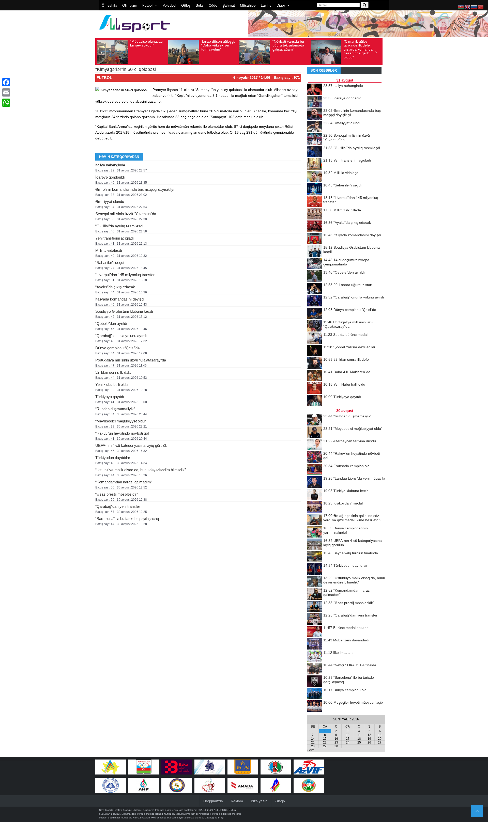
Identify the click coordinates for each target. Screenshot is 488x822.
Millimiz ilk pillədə (342, 210)
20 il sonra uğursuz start (347, 285)
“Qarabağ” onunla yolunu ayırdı (121, 336)
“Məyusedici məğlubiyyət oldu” (120, 421)
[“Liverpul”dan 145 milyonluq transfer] (314, 202)
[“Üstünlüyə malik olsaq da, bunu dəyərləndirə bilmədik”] (314, 582)
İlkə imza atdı (339, 653)
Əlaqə (280, 801)
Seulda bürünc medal (345, 335)
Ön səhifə (109, 5)
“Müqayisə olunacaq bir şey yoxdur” (146, 43)
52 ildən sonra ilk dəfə (113, 372)
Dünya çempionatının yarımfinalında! (345, 530)
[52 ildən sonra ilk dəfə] (314, 363)
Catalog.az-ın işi (214, 817)
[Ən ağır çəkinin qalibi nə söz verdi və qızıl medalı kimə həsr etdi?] (314, 520)
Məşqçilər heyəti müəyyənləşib (353, 702)
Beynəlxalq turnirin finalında (350, 553)
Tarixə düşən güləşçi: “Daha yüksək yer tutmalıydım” (218, 45)
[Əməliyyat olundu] (314, 127)
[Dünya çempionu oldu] (314, 694)
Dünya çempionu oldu (346, 690)
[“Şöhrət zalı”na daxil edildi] (314, 351)
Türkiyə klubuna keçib (346, 491)
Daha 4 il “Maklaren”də (346, 372)
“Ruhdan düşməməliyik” (115, 409)
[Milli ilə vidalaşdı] (314, 177)
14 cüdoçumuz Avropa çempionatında (346, 262)
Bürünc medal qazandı (346, 628)
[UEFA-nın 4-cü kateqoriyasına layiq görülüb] (314, 545)
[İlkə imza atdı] (314, 657)
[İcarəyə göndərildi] (314, 102)
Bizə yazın (259, 801)
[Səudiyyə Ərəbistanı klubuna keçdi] (314, 251)
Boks (200, 5)
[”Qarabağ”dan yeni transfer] (314, 619)
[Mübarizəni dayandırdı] (314, 644)
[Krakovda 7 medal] (314, 507)
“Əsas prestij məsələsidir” (116, 494)
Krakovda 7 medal (343, 503)
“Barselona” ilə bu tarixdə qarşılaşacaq (127, 518)
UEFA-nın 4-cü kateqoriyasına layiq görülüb (131, 445)
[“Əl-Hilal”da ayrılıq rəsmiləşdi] (314, 152)
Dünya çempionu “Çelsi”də (117, 348)
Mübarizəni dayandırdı (346, 640)
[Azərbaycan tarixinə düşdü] (314, 445)
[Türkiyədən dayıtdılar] (314, 569)
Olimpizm (129, 5)
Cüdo (213, 5)
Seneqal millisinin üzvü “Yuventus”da (125, 214)
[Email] (6, 92)
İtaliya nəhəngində (110, 165)
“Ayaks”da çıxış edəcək (115, 287)
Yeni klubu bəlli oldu (111, 384)
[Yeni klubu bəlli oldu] (314, 388)
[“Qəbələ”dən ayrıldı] (314, 276)
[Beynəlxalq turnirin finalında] (314, 557)
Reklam (237, 801)
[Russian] (474, 6)
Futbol (147, 5)
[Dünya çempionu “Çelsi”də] (314, 314)
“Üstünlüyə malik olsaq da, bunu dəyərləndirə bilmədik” (140, 470)
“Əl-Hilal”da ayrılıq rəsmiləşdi (119, 226)
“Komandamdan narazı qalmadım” (123, 482)
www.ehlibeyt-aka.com (163, 817)
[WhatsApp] (6, 103)
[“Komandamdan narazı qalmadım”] (314, 594)
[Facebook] (6, 82)
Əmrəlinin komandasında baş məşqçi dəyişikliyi (134, 189)
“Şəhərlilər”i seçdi (109, 262)
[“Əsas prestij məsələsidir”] (314, 607)
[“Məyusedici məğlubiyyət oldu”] (314, 432)
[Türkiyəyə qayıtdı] (314, 401)
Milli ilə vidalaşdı (108, 250)
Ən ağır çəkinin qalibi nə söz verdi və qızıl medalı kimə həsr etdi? (352, 518)
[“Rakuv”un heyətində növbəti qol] (314, 457)
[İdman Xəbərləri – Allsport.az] (134, 35)
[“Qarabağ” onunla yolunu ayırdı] (314, 301)
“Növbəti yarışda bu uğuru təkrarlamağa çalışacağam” (288, 45)
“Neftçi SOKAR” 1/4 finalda (349, 665)
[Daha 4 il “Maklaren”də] (314, 376)
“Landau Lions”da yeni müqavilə (354, 478)
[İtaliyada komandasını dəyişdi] (314, 239)
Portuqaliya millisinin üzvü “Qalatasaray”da (130, 360)
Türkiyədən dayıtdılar (112, 457)
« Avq (310, 750)
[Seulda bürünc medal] (314, 339)
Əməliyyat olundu (109, 201)
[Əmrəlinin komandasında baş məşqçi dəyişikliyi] (314, 114)
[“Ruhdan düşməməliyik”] (314, 420)
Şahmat (228, 5)
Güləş (186, 5)
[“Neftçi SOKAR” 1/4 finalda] (314, 669)
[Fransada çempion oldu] (314, 470)
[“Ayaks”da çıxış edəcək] (314, 226)
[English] (467, 6)
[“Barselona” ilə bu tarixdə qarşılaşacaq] (314, 681)
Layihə (266, 5)
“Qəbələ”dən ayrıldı (111, 323)
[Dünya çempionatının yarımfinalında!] (314, 532)
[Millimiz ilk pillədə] (314, 214)
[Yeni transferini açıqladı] (314, 164)
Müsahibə (248, 5)
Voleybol (169, 5)
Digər (281, 5)
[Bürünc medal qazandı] (314, 632)
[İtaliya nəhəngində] (314, 90)
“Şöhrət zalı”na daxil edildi (349, 347)
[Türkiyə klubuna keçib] (314, 495)
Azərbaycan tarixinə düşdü (349, 441)
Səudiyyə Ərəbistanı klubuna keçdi (124, 311)
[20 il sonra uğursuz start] (314, 289)
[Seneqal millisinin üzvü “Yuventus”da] (314, 139)
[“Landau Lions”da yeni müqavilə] (314, 482)
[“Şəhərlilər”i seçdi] (314, 189)
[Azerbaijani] (461, 6)
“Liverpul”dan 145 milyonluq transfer (125, 275)
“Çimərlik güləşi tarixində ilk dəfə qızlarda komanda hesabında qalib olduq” (358, 49)
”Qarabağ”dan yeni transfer (117, 506)
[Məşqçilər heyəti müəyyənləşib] (314, 706)
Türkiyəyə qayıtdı (109, 396)
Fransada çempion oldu (347, 466)
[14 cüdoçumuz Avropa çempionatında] (314, 264)
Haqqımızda (213, 801)
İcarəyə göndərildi (110, 177)
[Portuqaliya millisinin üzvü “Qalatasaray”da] (314, 326)
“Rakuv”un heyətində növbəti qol (122, 433)
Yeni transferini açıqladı (114, 238)
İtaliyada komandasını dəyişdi (119, 299)
